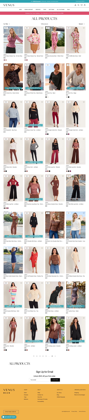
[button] (8, 417)
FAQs (39, 392)
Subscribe (55, 379)
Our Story (59, 392)
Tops (44, 9)
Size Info (40, 397)
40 (52, 356)
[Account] (75, 5)
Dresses (38, 9)
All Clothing (60, 9)
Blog (58, 394)
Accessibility (41, 401)
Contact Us (40, 394)
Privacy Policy (74, 411)
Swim (25, 392)
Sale (68, 9)
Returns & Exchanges (79, 394)
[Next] (55, 356)
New (20, 9)
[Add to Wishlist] (21, 28)
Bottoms (51, 9)
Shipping (76, 392)
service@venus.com (66, 411)
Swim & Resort (28, 9)
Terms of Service (82, 411)
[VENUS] (8, 5)
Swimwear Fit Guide (42, 399)
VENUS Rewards (61, 397)
